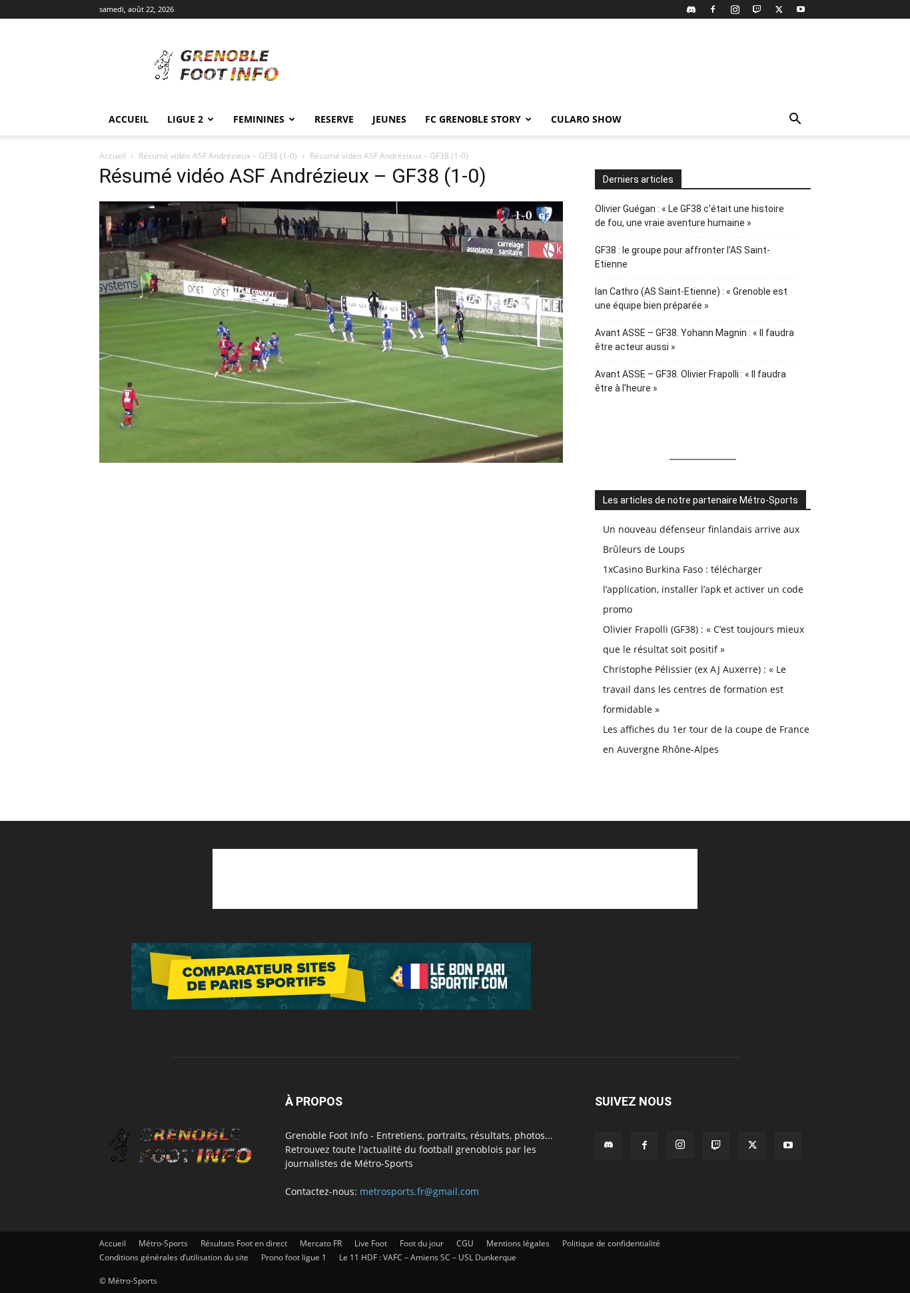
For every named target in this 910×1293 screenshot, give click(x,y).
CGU (465, 1243)
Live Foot (370, 1243)
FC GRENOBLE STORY (473, 119)
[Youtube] (801, 9)
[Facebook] (713, 9)
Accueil (129, 119)
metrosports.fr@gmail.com (419, 1191)
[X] (779, 9)
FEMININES (258, 119)
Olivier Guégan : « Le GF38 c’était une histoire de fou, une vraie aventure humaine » (689, 215)
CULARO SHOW (586, 119)
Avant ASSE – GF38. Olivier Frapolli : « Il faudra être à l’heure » (690, 381)
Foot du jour (422, 1243)
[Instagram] (735, 9)
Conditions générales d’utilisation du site (173, 1257)
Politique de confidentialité (611, 1243)
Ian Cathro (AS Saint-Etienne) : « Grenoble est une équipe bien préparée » (691, 298)
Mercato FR (321, 1243)
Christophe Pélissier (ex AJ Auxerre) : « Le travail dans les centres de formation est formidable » (694, 689)
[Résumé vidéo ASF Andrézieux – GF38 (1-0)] (331, 459)
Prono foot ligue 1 (293, 1257)
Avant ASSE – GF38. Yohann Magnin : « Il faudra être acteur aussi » (694, 339)
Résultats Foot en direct (244, 1243)
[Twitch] (757, 9)
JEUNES (389, 119)
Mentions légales (518, 1243)
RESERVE (334, 119)
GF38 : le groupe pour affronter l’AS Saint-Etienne (682, 257)
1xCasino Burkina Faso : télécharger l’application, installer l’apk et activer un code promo (703, 589)
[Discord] (691, 9)
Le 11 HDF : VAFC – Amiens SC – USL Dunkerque (427, 1257)
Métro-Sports (163, 1243)
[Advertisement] (568, 67)
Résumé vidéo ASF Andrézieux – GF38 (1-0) (218, 155)
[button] (795, 120)
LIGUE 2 (185, 119)
